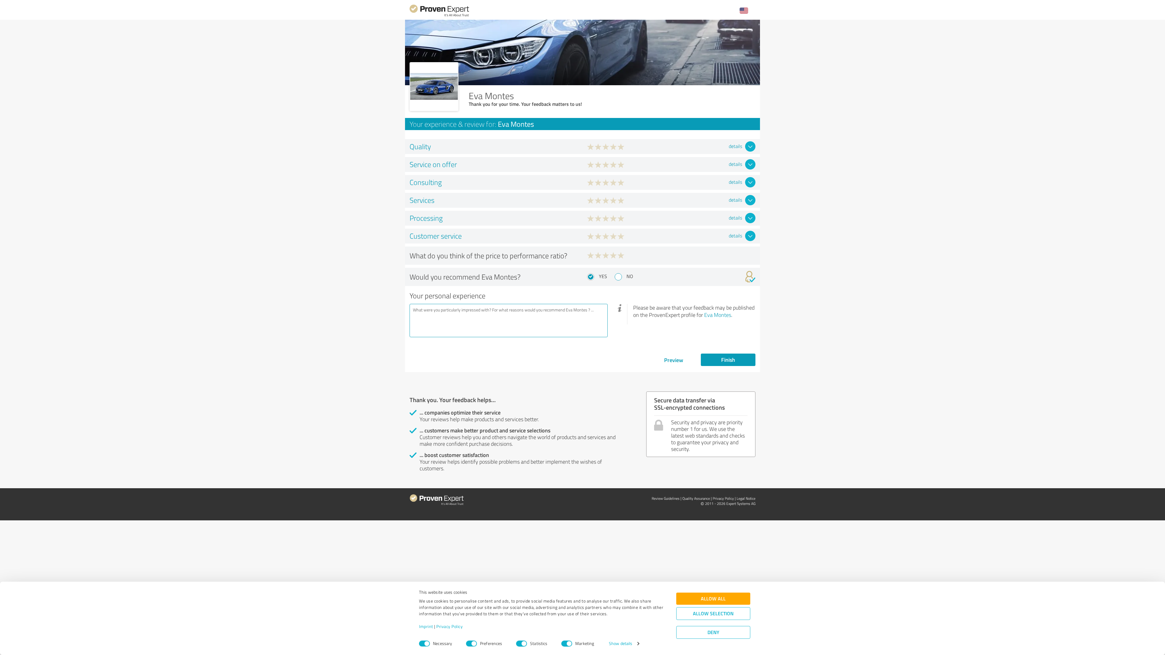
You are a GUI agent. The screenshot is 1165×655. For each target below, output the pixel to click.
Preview (673, 360)
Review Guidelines (666, 498)
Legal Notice (746, 498)
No (629, 276)
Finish (728, 360)
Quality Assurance (696, 498)
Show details (620, 644)
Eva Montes (717, 314)
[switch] (471, 643)
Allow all (713, 598)
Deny (713, 632)
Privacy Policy (449, 627)
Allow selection (713, 613)
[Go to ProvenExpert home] (439, 15)
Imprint (426, 627)
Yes (603, 276)
